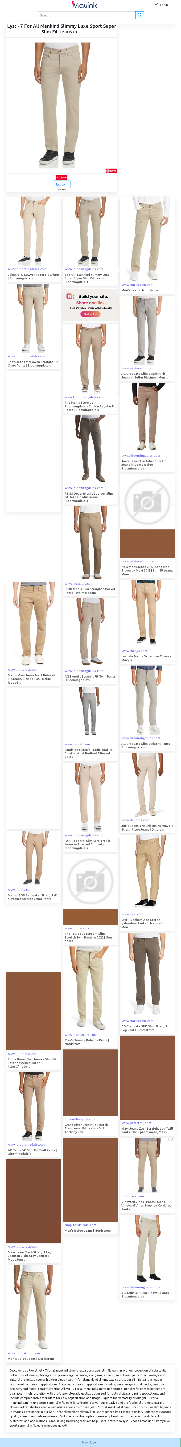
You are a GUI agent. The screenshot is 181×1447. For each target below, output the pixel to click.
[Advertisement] (41, 441)
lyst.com (61, 184)
